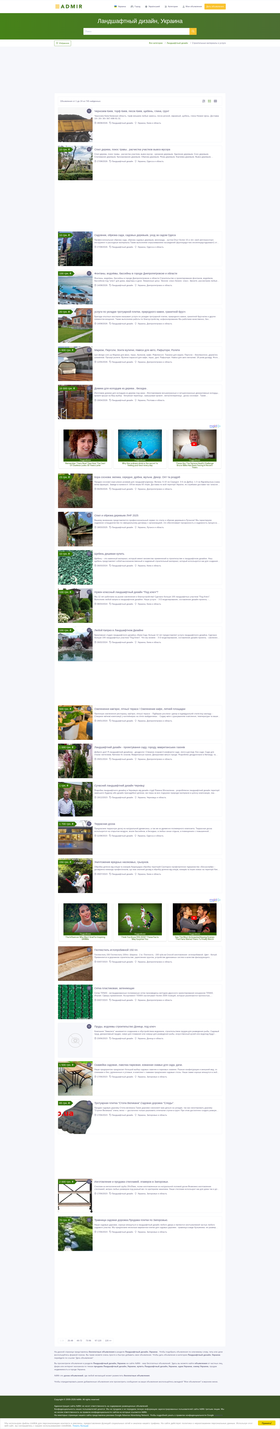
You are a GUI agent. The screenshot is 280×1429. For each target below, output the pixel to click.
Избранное (64, 43)
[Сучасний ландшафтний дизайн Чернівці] (75, 799)
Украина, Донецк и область (150, 1038)
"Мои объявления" (192, 1381)
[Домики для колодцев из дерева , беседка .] (75, 402)
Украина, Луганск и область (150, 527)
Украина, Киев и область (149, 123)
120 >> (108, 1340)
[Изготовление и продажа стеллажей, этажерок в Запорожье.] (75, 1195)
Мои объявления (194, 6)
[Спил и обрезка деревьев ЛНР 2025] (75, 529)
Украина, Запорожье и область (152, 1077)
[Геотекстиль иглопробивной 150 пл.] (75, 963)
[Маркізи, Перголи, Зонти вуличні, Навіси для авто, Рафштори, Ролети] (75, 363)
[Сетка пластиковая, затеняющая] (75, 1002)
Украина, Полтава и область (150, 400)
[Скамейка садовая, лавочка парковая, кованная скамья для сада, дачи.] (75, 1078)
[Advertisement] (140, 69)
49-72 (79, 1340)
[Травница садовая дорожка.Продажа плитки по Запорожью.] (75, 1233)
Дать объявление (215, 6)
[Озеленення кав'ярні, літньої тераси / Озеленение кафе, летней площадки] (75, 722)
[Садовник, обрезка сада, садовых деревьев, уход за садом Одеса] (75, 249)
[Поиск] (193, 31)
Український (154, 6)
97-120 (98, 1340)
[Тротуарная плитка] (75, 1116)
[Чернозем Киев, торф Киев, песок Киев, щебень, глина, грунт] (75, 125)
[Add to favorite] (89, 111)
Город (137, 6)
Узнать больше (80, 1425)
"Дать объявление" (84, 1358)
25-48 (70, 1340)
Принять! (267, 1423)
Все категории (156, 43)
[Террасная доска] (75, 837)
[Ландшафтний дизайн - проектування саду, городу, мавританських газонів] (75, 761)
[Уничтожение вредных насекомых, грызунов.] (75, 875)
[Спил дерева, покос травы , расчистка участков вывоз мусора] (75, 163)
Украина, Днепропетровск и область (154, 285)
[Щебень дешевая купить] (75, 567)
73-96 (88, 1340)
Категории (173, 6)
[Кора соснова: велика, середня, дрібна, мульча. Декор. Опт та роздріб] (75, 491)
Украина (122, 6)
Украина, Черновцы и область (151, 797)
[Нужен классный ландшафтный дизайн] (75, 605)
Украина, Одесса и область (150, 161)
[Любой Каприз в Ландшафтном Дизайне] (75, 644)
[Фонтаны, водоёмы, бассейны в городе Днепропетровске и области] (75, 287)
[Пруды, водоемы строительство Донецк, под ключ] (75, 1040)
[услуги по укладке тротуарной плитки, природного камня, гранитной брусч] (75, 325)
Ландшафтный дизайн (177, 43)
